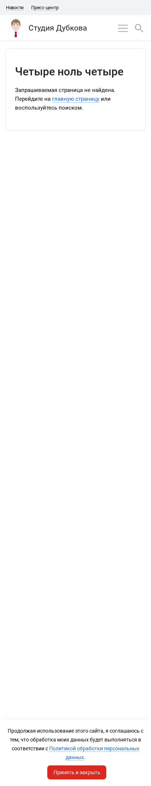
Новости (15, 7)
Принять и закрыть (77, 772)
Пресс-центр (44, 7)
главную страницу (75, 99)
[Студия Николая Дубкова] (16, 28)
